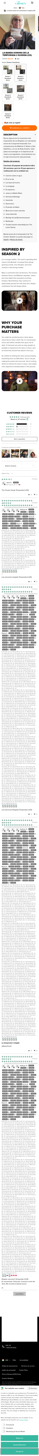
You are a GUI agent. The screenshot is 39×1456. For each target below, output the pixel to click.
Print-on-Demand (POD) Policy (11, 1374)
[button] (10, 424)
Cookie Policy (23, 1370)
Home (15, 8)
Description (10, 134)
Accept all (19, 1451)
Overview (34, 1388)
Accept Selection (19, 1445)
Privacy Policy (15, 1385)
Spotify (6, 239)
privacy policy (23, 1420)
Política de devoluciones (10, 1366)
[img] (7, 479)
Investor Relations (8, 1378)
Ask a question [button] (19, 439)
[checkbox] (7, 1424)
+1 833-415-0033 (11, 1348)
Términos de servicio (28, 1366)
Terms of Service (12, 1384)
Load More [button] (19, 1294)
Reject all (19, 1438)
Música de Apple (16, 239)
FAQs (14, 1360)
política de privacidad (8, 1370)
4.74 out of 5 (24, 417)
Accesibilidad (24, 1360)
